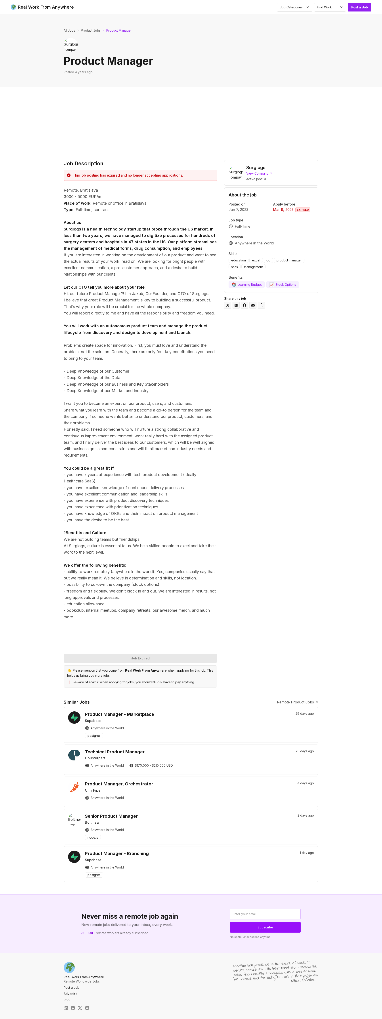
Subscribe (265, 927)
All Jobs (69, 30)
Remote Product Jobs (295, 702)
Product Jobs (91, 30)
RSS (67, 1000)
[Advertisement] (191, 120)
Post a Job (359, 7)
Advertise (71, 994)
